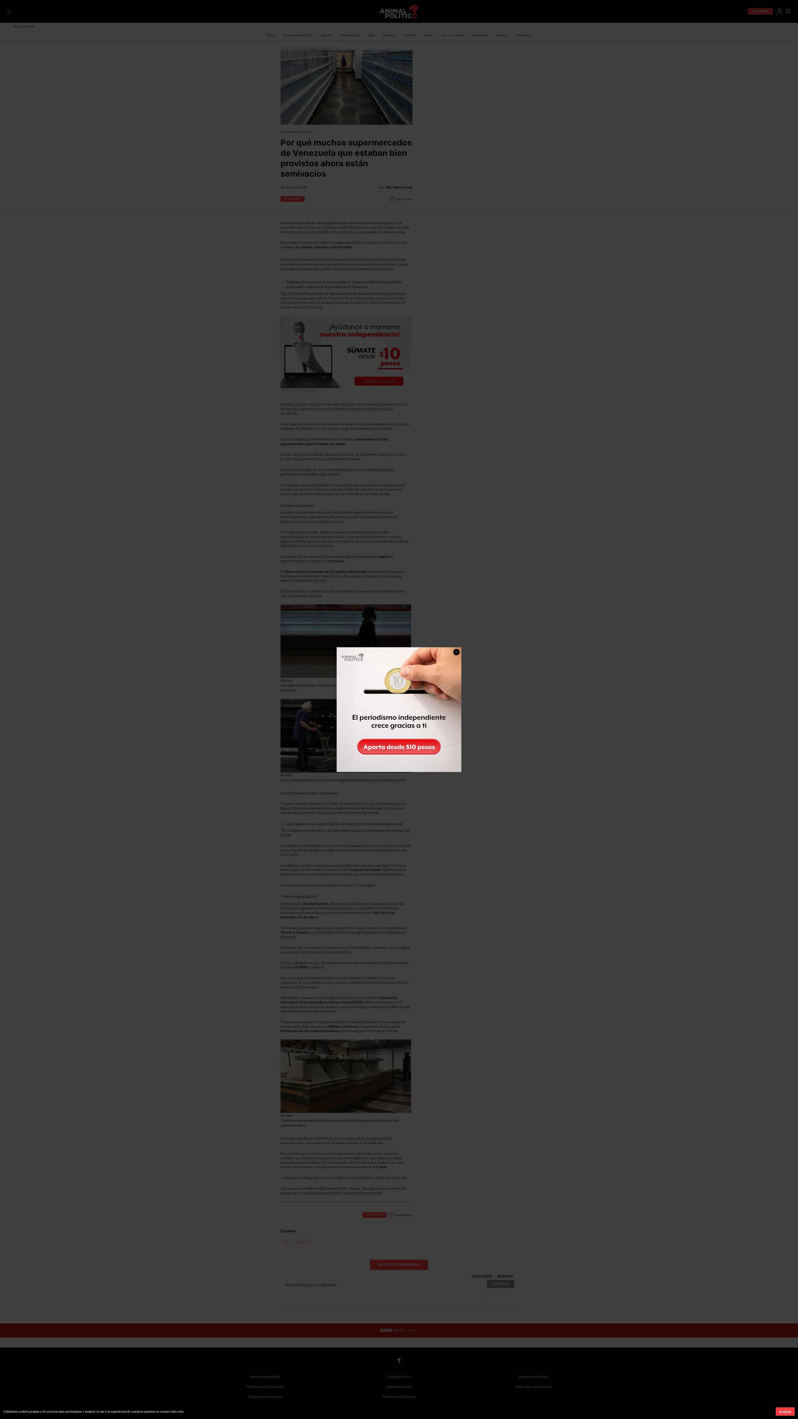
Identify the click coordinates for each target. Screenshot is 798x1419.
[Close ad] (456, 652)
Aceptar (785, 1411)
